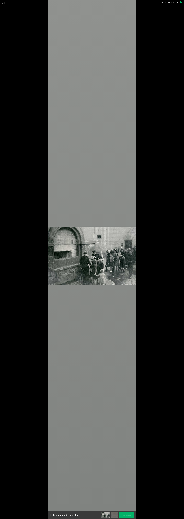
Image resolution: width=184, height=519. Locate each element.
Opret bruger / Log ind (173, 2)
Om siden (164, 2)
